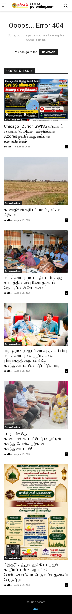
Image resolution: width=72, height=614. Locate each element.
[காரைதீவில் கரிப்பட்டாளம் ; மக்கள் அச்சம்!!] (36, 181)
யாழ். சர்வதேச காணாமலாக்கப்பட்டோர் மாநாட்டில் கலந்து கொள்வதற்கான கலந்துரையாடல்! (32, 441)
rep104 (7, 219)
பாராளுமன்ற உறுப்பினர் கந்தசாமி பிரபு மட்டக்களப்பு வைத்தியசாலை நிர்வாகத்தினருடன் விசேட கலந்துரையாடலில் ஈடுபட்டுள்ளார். (35, 358)
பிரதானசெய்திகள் (13, 203)
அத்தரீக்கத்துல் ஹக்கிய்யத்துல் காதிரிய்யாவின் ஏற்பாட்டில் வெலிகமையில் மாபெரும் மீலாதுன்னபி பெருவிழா (36, 572)
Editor (7, 146)
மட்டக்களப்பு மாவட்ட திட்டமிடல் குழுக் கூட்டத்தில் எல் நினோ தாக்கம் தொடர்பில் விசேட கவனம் (35, 282)
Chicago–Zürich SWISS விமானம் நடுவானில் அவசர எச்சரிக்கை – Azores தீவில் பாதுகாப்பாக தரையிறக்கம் (33, 134)
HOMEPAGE (48, 52)
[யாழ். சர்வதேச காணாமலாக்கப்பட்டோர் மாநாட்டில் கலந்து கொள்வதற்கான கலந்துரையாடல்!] (36, 405)
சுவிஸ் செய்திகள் (12, 119)
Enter (36, 608)
